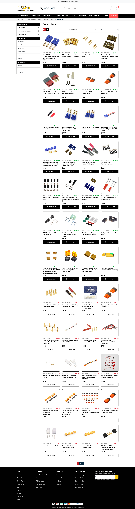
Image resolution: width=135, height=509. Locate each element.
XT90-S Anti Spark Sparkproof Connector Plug (109, 268)
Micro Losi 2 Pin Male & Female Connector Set (69, 376)
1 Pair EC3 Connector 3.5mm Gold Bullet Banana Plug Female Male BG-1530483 (51, 57)
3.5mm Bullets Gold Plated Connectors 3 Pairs (51, 305)
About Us (20, 65)
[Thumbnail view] (44, 29)
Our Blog (58, 481)
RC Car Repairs (40, 481)
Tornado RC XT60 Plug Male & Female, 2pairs (90, 446)
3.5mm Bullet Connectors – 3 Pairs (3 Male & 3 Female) (70, 55)
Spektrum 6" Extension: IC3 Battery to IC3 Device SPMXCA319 (90, 377)
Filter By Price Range (24, 31)
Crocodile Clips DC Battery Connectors (51, 128)
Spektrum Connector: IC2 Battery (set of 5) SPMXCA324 (50, 412)
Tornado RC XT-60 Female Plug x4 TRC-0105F (70, 446)
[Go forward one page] (83, 463)
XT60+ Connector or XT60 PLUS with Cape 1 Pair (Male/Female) (70, 269)
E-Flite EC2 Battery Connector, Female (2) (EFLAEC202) (69, 128)
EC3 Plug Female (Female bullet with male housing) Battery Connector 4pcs (50, 164)
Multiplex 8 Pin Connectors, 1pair (109, 233)
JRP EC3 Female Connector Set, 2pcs (90, 198)
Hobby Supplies (62, 16)
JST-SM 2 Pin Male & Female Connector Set (51, 233)
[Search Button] (64, 8)
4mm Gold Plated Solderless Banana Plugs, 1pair (70, 305)
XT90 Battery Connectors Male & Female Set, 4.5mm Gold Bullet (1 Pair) (90, 269)
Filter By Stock (22, 27)
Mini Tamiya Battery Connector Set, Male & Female (69, 234)
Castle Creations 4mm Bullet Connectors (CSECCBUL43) (88, 306)
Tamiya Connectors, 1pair (50, 446)
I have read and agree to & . (105, 479)
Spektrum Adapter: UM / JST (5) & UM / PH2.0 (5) (109, 376)
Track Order (39, 487)
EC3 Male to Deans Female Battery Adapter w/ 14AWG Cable (109, 128)
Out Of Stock (51, 314)
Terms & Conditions (106, 479)
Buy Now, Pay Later (42, 475)
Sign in (112, 9)
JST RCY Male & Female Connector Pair (108, 198)
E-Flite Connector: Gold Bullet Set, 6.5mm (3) (89, 341)
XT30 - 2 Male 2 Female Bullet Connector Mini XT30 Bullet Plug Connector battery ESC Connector (51, 270)
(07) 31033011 (51, 8)
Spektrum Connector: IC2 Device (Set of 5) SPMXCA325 (70, 412)
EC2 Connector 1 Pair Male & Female (90, 128)
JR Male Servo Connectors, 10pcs (51, 198)
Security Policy (79, 481)
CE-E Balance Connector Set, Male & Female (69, 92)
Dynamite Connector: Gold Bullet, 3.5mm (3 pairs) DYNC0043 (51, 341)
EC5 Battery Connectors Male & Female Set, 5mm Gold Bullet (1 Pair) (69, 164)
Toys (73, 16)
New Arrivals (94, 16)
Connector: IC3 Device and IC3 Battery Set (90, 92)
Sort (95, 29)
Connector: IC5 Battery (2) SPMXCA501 (109, 92)
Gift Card (82, 16)
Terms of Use (79, 487)
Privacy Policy (79, 475)
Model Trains (48, 16)
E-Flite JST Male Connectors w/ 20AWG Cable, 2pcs (108, 341)
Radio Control (23, 16)
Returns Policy (21, 69)
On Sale (114, 16)
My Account (40, 478)
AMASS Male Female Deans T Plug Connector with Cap (51, 92)
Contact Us (20, 72)
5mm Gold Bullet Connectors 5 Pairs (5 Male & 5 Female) (109, 56)
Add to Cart (52, 66)
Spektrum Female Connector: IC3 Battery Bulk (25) (90, 412)
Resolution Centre (41, 484)
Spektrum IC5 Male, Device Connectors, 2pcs (109, 411)
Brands (19, 499)
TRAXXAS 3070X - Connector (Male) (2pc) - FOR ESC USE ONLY (108, 447)
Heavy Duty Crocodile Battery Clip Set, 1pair (88, 163)
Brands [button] (105, 16)
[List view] (47, 29)
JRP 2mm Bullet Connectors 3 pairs (51, 376)
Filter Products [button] (22, 24)
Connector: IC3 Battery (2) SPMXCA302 (109, 305)
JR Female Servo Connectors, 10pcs (107, 163)
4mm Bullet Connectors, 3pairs (89, 55)
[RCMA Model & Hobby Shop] (25, 8)
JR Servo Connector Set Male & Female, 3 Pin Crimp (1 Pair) (70, 199)
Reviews (58, 484)
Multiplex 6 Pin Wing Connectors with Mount (89, 233)
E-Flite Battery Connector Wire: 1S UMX (70, 341)
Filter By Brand (22, 34)
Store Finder (79, 484)
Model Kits (36, 16)
